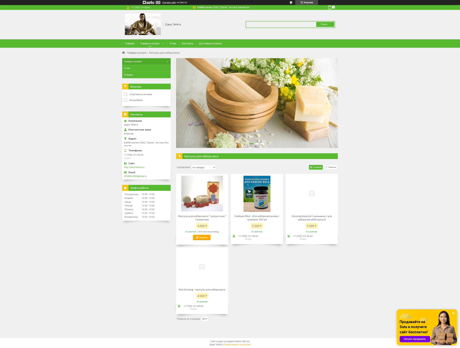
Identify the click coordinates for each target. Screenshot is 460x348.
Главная (130, 43)
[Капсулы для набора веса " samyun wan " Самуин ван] (202, 194)
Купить (203, 237)
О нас (173, 43)
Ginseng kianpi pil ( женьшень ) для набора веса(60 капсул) (312, 217)
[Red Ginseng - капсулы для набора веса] (202, 267)
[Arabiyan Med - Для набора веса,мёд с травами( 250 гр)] (257, 194)
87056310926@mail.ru (135, 176)
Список (332, 167)
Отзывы (128, 74)
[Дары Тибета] (143, 24)
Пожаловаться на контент (237, 344)
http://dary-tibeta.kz (134, 167)
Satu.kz (246, 341)
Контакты (187, 43)
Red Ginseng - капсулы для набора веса (202, 289)
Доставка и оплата (210, 43)
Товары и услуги (149, 43)
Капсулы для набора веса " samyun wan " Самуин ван (202, 217)
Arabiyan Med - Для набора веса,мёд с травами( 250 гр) (256, 217)
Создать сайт (169, 2)
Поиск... (325, 24)
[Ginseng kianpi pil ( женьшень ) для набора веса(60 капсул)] (312, 194)
